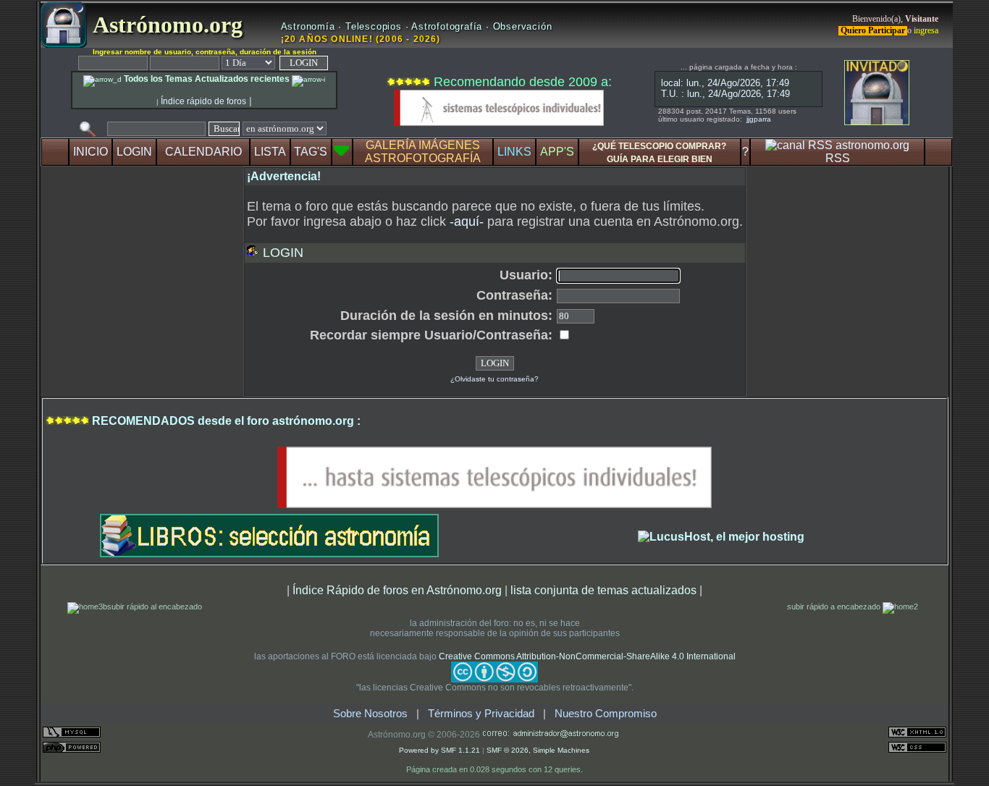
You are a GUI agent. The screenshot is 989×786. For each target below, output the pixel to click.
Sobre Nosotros (370, 713)
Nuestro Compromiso (606, 713)
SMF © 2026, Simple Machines (538, 750)
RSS (837, 158)
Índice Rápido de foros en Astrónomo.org (397, 589)
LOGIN (134, 151)
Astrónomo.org (165, 25)
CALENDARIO (203, 151)
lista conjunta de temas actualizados (603, 589)
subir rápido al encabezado (154, 606)
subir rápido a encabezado (835, 606)
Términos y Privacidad (481, 713)
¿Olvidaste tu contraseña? (494, 379)
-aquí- (467, 221)
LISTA (270, 151)
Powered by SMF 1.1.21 (439, 750)
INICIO (90, 151)
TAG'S (310, 151)
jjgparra (758, 119)
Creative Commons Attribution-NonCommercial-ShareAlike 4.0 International (587, 656)
